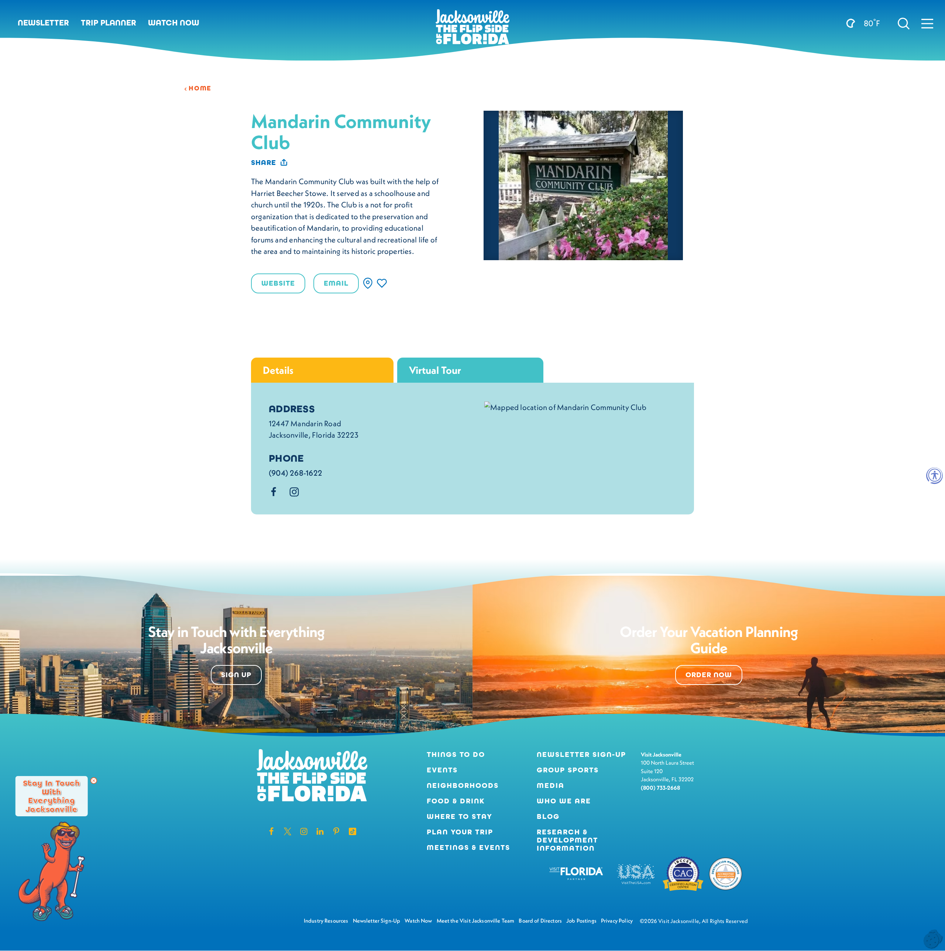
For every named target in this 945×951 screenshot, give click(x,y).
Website (278, 283)
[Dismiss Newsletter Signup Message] (93, 780)
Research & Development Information (567, 840)
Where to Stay (459, 816)
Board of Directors (540, 920)
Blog (548, 816)
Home (200, 88)
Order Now (708, 674)
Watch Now (173, 23)
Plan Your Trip (460, 832)
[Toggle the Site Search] (904, 23)
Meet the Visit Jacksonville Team (476, 920)
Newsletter (43, 23)
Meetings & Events (468, 848)
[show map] (367, 283)
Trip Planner (108, 23)
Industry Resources (326, 920)
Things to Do (456, 755)
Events (442, 770)
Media (550, 786)
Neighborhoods (463, 786)
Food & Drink (456, 801)
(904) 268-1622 (295, 473)
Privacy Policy (617, 920)
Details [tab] (278, 369)
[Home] (472, 29)
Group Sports (568, 770)
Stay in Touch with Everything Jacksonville (51, 796)
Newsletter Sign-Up (581, 755)
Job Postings (581, 920)
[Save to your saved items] (382, 283)
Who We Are (564, 801)
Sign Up (236, 674)
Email (336, 283)
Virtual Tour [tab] (435, 369)
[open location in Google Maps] (565, 406)
